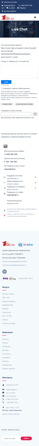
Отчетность (6, 354)
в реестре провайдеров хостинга (14, 261)
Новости (5, 339)
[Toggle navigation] (35, 17)
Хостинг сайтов (8, 294)
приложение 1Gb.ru (26, 278)
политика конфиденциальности (14, 265)
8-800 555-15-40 (26, 5)
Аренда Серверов (8, 301)
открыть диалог (13, 184)
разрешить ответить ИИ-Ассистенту (16, 88)
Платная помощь (8, 323)
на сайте (11, 8)
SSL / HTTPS (7, 316)
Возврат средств (8, 369)
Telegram (22, 8)
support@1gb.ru (9, 5)
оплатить (10, 2)
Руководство (7, 365)
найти (26, 438)
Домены (5, 309)
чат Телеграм (11, 396)
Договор (5, 350)
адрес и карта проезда (10, 414)
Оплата (5, 343)
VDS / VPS (6, 298)
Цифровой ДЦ (7, 305)
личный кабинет (10, 11)
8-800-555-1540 (12, 399)
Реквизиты (6, 347)
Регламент (6, 358)
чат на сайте (10, 393)
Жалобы (5, 361)
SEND (6, 82)
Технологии (6, 312)
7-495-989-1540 (12, 402)
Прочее (5, 320)
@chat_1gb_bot (12, 189)
